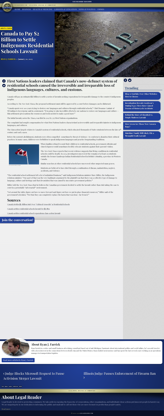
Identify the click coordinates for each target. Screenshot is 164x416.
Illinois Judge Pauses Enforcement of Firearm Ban (120, 373)
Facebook (79, 2)
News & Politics (87, 9)
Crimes (100, 9)
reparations (10, 386)
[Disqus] (61, 253)
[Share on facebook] (4, 81)
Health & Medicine (42, 9)
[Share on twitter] (4, 85)
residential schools (15, 386)
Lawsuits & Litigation (65, 9)
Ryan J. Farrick (8, 59)
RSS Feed (74, 2)
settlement (20, 386)
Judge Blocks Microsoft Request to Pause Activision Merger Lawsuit (33, 375)
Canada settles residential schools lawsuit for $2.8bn (28, 209)
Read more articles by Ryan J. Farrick (18, 360)
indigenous (6, 386)
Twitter (87, 2)
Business (26, 9)
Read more (6, 409)
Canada (3, 386)
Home (17, 9)
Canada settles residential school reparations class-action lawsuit (33, 213)
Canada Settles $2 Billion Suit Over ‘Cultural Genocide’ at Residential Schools (38, 204)
